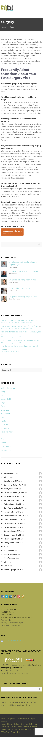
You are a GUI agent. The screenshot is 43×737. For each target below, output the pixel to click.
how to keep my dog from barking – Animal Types (19, 326)
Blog (3, 392)
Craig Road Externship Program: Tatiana (23, 271)
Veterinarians (6, 450)
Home (3, 27)
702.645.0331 (12, 609)
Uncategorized (6, 447)
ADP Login (34, 724)
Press (3, 439)
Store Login (25, 724)
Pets (2, 436)
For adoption (5, 414)
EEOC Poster (30, 730)
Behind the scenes (8, 388)
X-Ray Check (17, 727)
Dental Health (6, 399)
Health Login (6, 727)
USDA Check (19, 730)
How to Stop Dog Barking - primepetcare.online (18, 320)
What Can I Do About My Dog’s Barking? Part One (16, 322)
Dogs (3, 403)
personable (5, 428)
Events (3, 406)
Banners (26, 727)
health (3, 421)
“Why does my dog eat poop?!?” (11, 337)
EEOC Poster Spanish (9, 732)
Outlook (16, 724)
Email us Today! (7, 615)
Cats (2, 395)
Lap (8, 730)
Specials (4, 443)
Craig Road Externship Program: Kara (22, 280)
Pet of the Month (7, 432)
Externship (5, 410)
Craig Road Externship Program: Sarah (23, 297)
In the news (5, 424)
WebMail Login (6, 724)
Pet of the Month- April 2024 (19, 288)
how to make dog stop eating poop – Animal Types (20, 340)
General (4, 417)
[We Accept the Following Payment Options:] (21, 659)
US (12, 730)
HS (19, 732)
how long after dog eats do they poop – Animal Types (21, 332)
